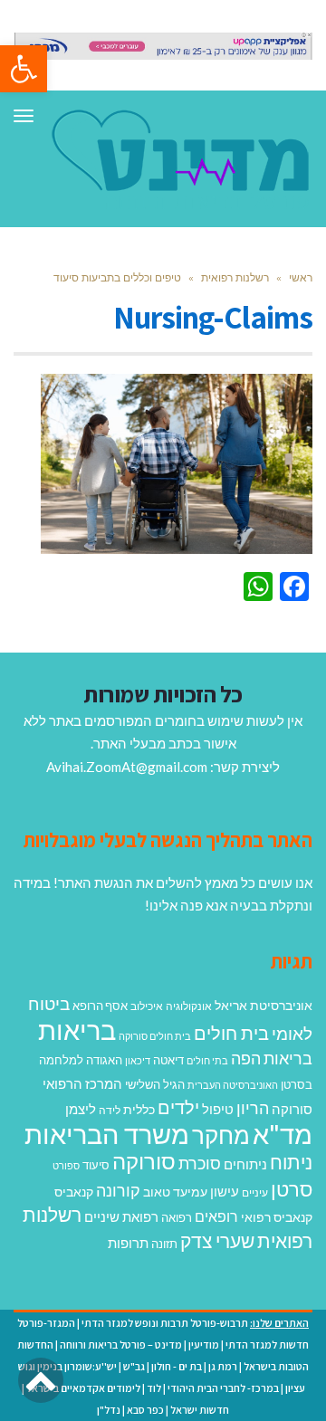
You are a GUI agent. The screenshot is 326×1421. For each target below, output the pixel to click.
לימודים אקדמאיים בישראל (83, 1388)
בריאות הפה (271, 1058)
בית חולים (231, 1033)
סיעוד (96, 1165)
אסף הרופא (100, 1006)
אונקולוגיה (189, 1006)
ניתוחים (245, 1164)
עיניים (255, 1192)
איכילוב (146, 1006)
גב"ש (134, 1366)
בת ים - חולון (176, 1366)
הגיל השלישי (155, 1084)
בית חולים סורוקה (155, 1036)
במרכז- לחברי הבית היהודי (223, 1388)
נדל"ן (108, 1409)
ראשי (300, 277)
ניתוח (291, 1162)
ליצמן (80, 1109)
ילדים (178, 1107)
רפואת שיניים (121, 1216)
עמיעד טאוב (175, 1191)
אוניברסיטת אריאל (263, 1005)
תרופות (128, 1243)
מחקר (221, 1135)
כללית (139, 1109)
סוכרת (199, 1163)
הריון (252, 1108)
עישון (224, 1191)
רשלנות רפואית (235, 277)
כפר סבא (145, 1409)
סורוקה (144, 1161)
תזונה (164, 1243)
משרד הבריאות (106, 1133)
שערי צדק (217, 1241)
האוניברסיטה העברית (232, 1085)
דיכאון (137, 1060)
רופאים (216, 1216)
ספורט (66, 1165)
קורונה (118, 1190)
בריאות (77, 1029)
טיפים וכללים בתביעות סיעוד (117, 277)
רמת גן (222, 1366)
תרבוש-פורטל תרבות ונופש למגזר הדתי (165, 1323)
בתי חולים (207, 1060)
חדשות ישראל (199, 1409)
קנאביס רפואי (276, 1217)
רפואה (176, 1218)
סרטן (291, 1189)
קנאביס (73, 1191)
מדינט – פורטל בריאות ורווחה (121, 1344)
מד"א (282, 1133)
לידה (109, 1110)
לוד (154, 1388)
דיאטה (168, 1060)
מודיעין (203, 1344)
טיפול (218, 1109)
